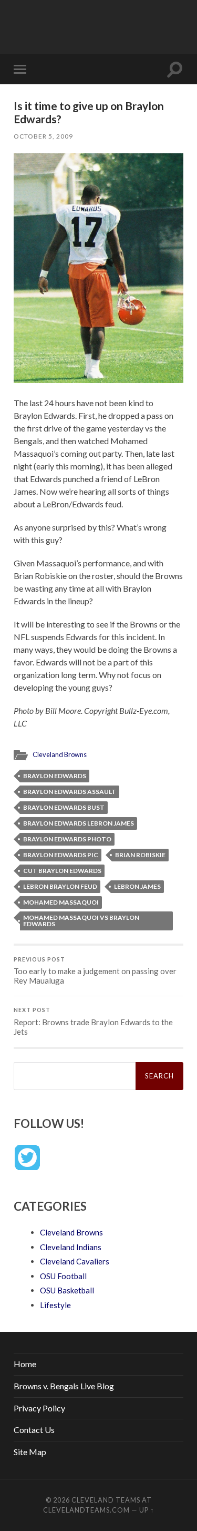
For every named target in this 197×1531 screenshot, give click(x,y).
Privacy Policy (39, 1408)
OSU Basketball (67, 1290)
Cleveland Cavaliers (74, 1261)
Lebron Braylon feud (60, 886)
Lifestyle (55, 1305)
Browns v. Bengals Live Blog (64, 1386)
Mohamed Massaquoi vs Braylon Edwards (81, 921)
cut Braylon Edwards (62, 871)
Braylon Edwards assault (69, 792)
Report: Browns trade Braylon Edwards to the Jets (93, 1021)
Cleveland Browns (60, 754)
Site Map (30, 1452)
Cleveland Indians (70, 1247)
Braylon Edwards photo (67, 839)
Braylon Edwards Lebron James (78, 823)
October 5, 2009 (43, 136)
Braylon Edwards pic (60, 855)
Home (25, 1364)
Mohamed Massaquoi (61, 902)
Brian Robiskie (140, 855)
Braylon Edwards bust (64, 807)
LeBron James (137, 886)
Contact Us (34, 1430)
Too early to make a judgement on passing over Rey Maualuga (95, 971)
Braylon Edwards (54, 776)
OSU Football (63, 1276)
